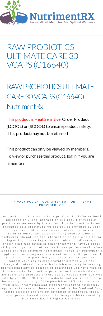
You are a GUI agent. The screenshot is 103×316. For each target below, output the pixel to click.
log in (72, 155)
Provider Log (51, 205)
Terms (86, 201)
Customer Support (60, 201)
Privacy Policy (25, 201)
